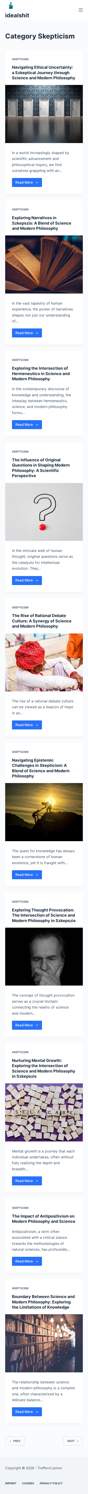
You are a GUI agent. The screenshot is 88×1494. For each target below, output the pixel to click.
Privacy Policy (51, 1483)
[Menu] (81, 10)
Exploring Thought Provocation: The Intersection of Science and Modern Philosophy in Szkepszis (44, 915)
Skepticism (20, 59)
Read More (28, 183)
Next (71, 1441)
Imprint (10, 1483)
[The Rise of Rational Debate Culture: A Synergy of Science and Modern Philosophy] (44, 662)
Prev (17, 1441)
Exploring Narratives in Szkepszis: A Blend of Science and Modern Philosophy (41, 223)
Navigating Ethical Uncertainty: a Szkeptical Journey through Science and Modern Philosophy (43, 72)
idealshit (17, 15)
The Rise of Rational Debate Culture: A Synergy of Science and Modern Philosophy (42, 621)
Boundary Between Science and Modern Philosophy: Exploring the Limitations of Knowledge (43, 1302)
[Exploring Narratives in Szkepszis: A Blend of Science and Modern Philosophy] (44, 264)
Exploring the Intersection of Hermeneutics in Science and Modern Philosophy (41, 373)
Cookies (28, 1483)
